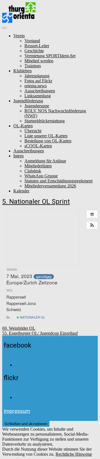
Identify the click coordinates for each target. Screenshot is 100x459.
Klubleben (22, 70)
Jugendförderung (28, 100)
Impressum (17, 411)
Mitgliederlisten (38, 165)
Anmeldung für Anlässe (45, 160)
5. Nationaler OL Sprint (36, 201)
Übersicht (32, 130)
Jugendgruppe (36, 105)
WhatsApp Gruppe (41, 175)
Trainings (32, 65)
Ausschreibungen (39, 90)
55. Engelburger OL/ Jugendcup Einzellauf (40, 333)
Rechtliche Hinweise (74, 454)
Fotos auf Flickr (38, 80)
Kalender (21, 190)
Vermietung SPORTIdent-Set (50, 55)
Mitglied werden (38, 60)
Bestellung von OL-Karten (47, 140)
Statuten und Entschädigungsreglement (58, 180)
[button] (92, 225)
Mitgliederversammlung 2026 (50, 185)
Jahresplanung (36, 75)
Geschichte (34, 50)
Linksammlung (37, 95)
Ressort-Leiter (36, 45)
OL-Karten (23, 125)
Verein (19, 35)
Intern (18, 155)
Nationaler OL (32, 317)
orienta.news (35, 85)
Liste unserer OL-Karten (46, 135)
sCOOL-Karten (38, 145)
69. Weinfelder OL (18, 328)
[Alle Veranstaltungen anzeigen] (92, 214)
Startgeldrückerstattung (44, 120)
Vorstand (32, 40)
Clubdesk (32, 170)
